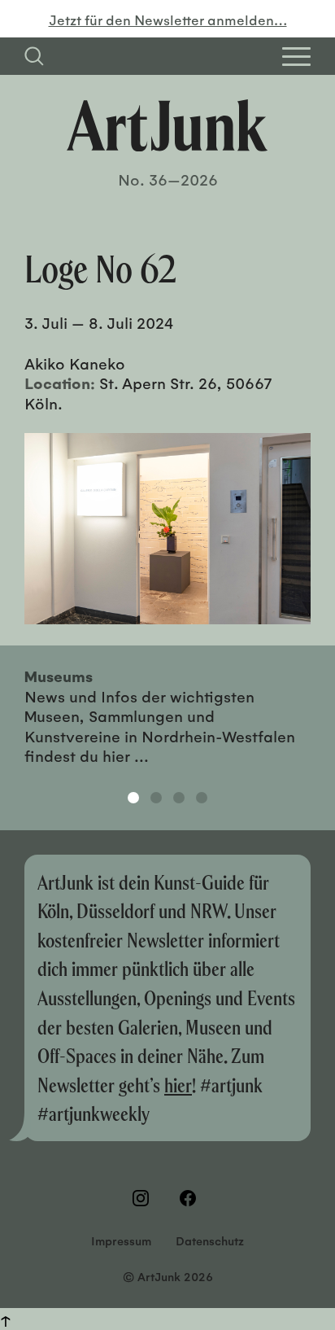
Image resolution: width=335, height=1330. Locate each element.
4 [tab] (201, 797)
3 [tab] (179, 797)
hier (178, 1084)
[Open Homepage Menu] (296, 56)
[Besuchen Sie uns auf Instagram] (144, 1198)
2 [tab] (156, 797)
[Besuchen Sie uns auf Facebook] (191, 1198)
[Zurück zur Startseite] (167, 125)
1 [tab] (133, 797)
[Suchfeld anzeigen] (34, 56)
